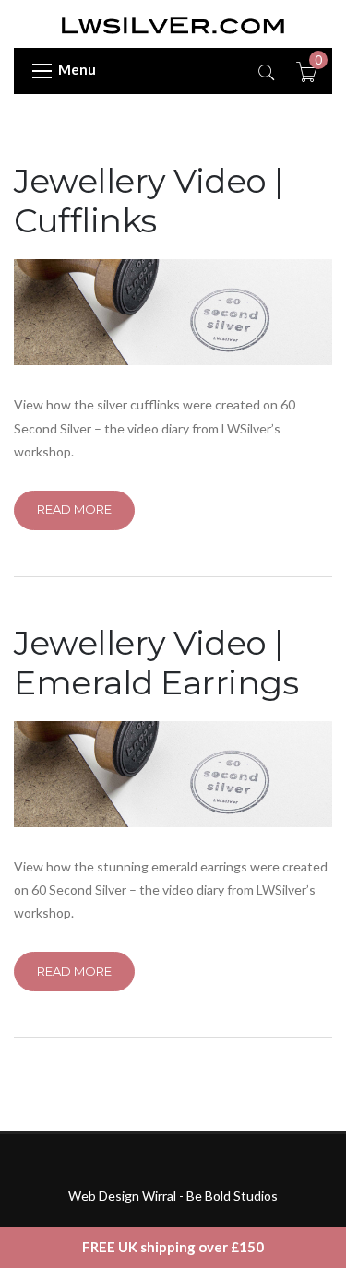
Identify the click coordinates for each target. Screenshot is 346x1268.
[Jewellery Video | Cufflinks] (173, 312)
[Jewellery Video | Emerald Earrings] (173, 774)
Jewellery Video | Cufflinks (149, 200)
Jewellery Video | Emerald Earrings (156, 662)
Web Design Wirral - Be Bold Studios (173, 1195)
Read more (74, 509)
